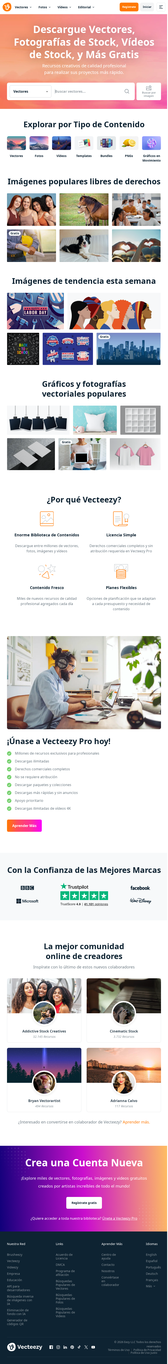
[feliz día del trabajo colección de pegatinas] (68, 349)
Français (152, 1280)
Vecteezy (13, 1261)
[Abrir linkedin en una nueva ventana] (65, 1347)
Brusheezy (14, 1254)
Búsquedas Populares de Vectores (65, 1285)
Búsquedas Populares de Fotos (65, 1298)
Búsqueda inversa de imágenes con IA (20, 1300)
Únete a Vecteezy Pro (119, 1218)
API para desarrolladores (18, 1288)
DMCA (60, 1265)
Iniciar (147, 7)
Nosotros (108, 1271)
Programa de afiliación (65, 1273)
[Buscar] (127, 91)
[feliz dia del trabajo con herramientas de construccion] (35, 311)
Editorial (84, 7)
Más (149, 1286)
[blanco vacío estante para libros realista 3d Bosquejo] (140, 420)
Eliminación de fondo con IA (18, 1312)
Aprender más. (136, 1121)
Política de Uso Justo (144, 1353)
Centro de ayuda (109, 1256)
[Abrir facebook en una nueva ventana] (51, 1347)
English (151, 1254)
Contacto (108, 1265)
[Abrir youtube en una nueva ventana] (93, 1347)
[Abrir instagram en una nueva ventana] (58, 1347)
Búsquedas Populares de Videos (65, 1312)
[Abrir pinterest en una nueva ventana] (72, 1347)
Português (153, 1267)
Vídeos (63, 7)
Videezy (12, 1267)
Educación (14, 1280)
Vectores (21, 7)
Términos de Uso (119, 1350)
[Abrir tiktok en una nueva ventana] (79, 1347)
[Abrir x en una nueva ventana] (86, 1347)
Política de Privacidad (147, 1350)
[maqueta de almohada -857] (95, 420)
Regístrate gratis (84, 1203)
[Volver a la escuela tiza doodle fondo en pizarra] (23, 349)
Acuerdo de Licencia (64, 1256)
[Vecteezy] (7, 7)
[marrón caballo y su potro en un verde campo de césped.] (84, 209)
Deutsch (152, 1274)
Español (152, 1261)
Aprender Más (24, 825)
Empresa (13, 1274)
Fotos (42, 7)
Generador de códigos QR (17, 1322)
